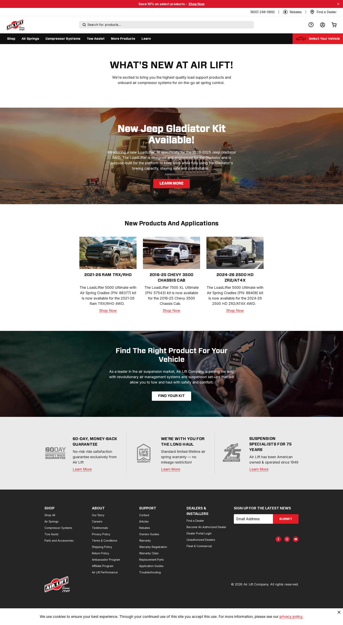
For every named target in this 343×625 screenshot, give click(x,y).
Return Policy (100, 553)
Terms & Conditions (104, 540)
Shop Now (197, 4)
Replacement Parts (151, 559)
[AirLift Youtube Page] (296, 539)
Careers (97, 521)
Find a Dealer (195, 520)
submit (285, 519)
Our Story (98, 515)
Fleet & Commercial (199, 546)
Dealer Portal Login (199, 533)
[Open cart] (334, 24)
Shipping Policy (102, 547)
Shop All (49, 515)
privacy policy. (291, 616)
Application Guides (151, 566)
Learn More (172, 183)
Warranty (145, 540)
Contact (144, 515)
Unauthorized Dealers (201, 539)
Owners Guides (149, 534)
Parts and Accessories (59, 540)
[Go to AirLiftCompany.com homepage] (57, 584)
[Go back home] (15, 25)
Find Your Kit (171, 396)
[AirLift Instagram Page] (287, 539)
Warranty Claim (149, 553)
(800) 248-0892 (262, 12)
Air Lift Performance (105, 572)
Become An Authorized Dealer (206, 527)
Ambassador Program (106, 559)
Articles (144, 521)
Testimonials (100, 527)
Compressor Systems (58, 527)
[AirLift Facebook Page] (278, 539)
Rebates (144, 527)
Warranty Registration (153, 547)
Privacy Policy (101, 534)
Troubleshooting (150, 572)
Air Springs (51, 521)
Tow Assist (51, 534)
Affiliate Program (102, 566)
